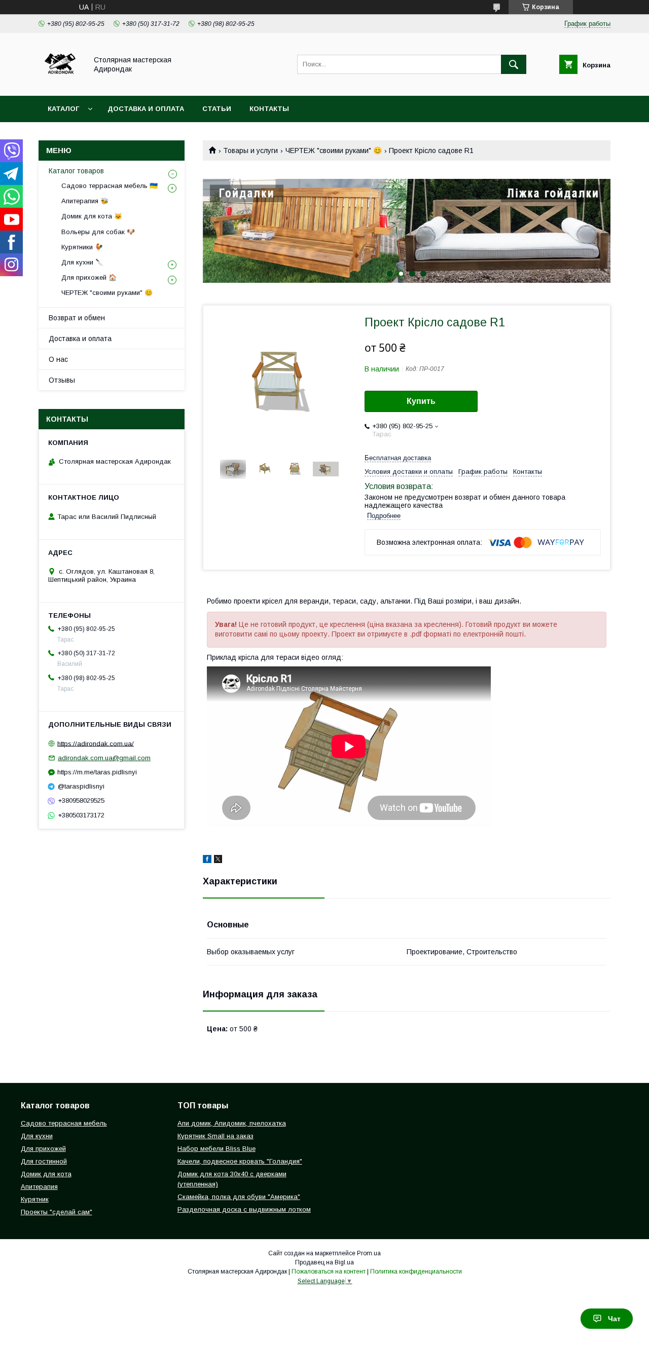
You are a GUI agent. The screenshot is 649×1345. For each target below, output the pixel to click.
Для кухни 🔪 (82, 262)
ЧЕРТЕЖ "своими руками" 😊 (333, 150)
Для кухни (37, 1136)
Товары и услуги (250, 150)
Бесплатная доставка (398, 458)
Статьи (216, 109)
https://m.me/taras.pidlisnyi (97, 772)
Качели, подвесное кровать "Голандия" (239, 1161)
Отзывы (62, 380)
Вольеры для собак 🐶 (98, 232)
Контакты (269, 109)
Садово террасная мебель (64, 1123)
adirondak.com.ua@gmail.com (104, 758)
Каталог (63, 109)
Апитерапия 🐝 (85, 201)
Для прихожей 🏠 (89, 277)
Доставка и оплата (145, 109)
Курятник (35, 1199)
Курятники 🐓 (82, 247)
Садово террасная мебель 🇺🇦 (109, 186)
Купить (421, 401)
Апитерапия (39, 1186)
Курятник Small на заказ (215, 1136)
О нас (58, 359)
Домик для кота (46, 1174)
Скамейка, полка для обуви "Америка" (238, 1197)
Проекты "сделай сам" (56, 1212)
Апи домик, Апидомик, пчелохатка (231, 1123)
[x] (218, 860)
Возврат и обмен (77, 318)
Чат (614, 1319)
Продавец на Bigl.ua (324, 1262)
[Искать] (513, 64)
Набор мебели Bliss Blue (216, 1148)
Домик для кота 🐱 (91, 216)
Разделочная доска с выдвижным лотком (244, 1209)
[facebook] (207, 860)
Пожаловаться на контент (329, 1271)
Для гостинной (44, 1161)
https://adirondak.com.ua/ (95, 743)
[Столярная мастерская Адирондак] (60, 83)
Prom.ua (369, 1253)
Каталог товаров (76, 171)
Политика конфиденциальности (416, 1271)
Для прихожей (43, 1148)
